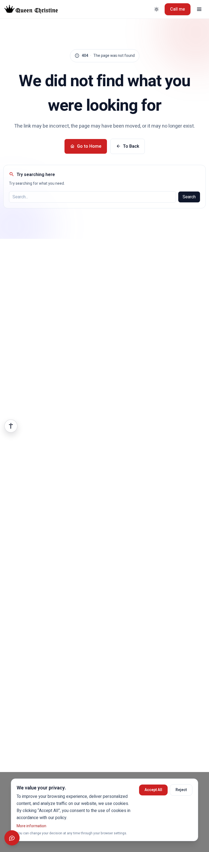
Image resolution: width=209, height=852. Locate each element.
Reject (181, 790)
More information (31, 826)
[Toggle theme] (156, 9)
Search (189, 197)
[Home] (35, 9)
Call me (177, 9)
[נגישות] (10, 426)
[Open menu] (199, 9)
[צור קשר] (12, 837)
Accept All (153, 790)
